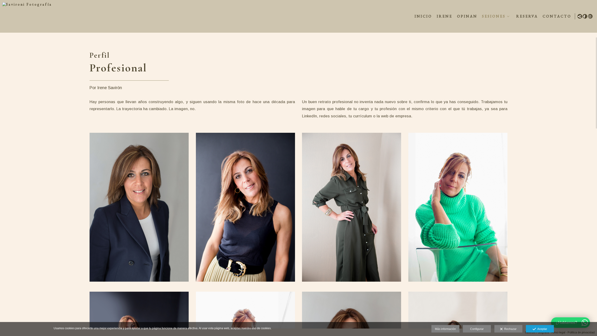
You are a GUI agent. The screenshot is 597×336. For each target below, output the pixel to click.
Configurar (477, 329)
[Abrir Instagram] (590, 16)
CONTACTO (557, 16)
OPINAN (467, 16)
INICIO (423, 16)
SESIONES (494, 16)
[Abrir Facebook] (585, 16)
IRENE (444, 16)
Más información (445, 329)
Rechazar (510, 329)
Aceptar (541, 329)
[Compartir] (579, 16)
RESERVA (527, 16)
